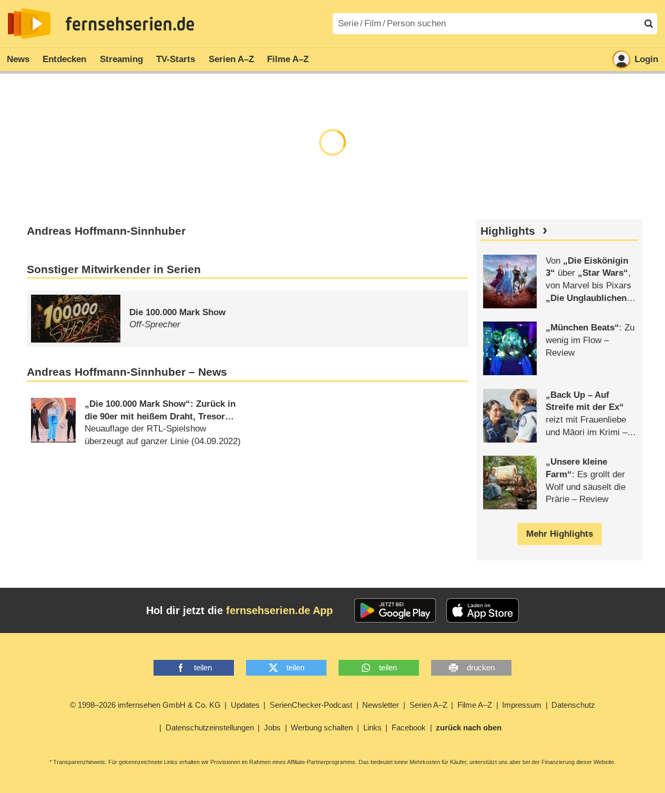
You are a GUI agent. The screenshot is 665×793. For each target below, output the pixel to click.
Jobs (272, 727)
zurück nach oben (469, 727)
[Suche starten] (648, 23)
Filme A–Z (288, 59)
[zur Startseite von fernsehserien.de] (29, 23)
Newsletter (380, 704)
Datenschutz (573, 704)
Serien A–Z (231, 59)
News (18, 59)
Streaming (121, 59)
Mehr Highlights (559, 534)
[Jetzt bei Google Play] (395, 610)
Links (372, 727)
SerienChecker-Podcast (311, 704)
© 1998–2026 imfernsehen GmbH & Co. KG (145, 704)
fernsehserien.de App (279, 610)
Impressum (521, 704)
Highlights (507, 231)
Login (646, 59)
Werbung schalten (322, 727)
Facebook (409, 727)
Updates (245, 704)
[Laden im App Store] (482, 610)
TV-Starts (175, 59)
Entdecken (64, 59)
